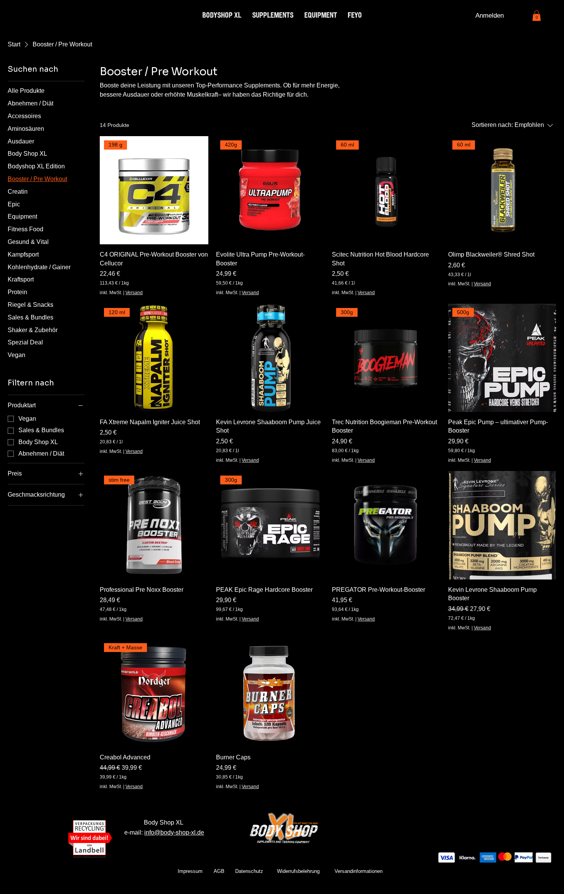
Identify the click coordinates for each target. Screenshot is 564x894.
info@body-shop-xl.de (174, 832)
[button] (536, 15)
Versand (134, 292)
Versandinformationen (359, 871)
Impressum (190, 871)
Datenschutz (249, 871)
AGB (219, 871)
